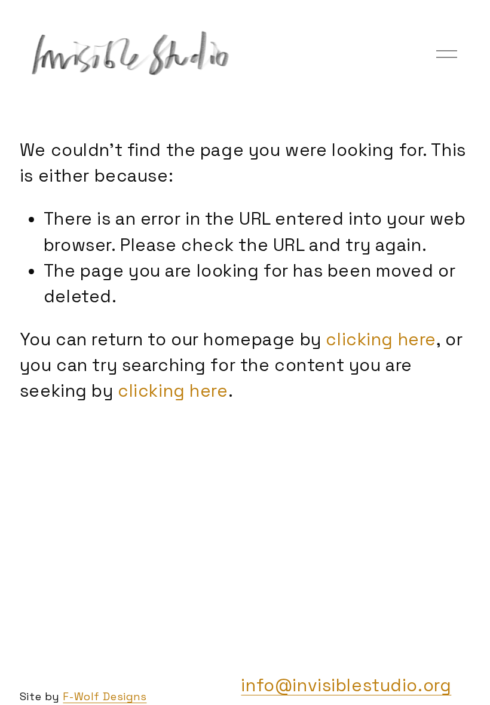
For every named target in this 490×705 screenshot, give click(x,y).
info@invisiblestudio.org (346, 685)
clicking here (381, 339)
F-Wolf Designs (104, 696)
